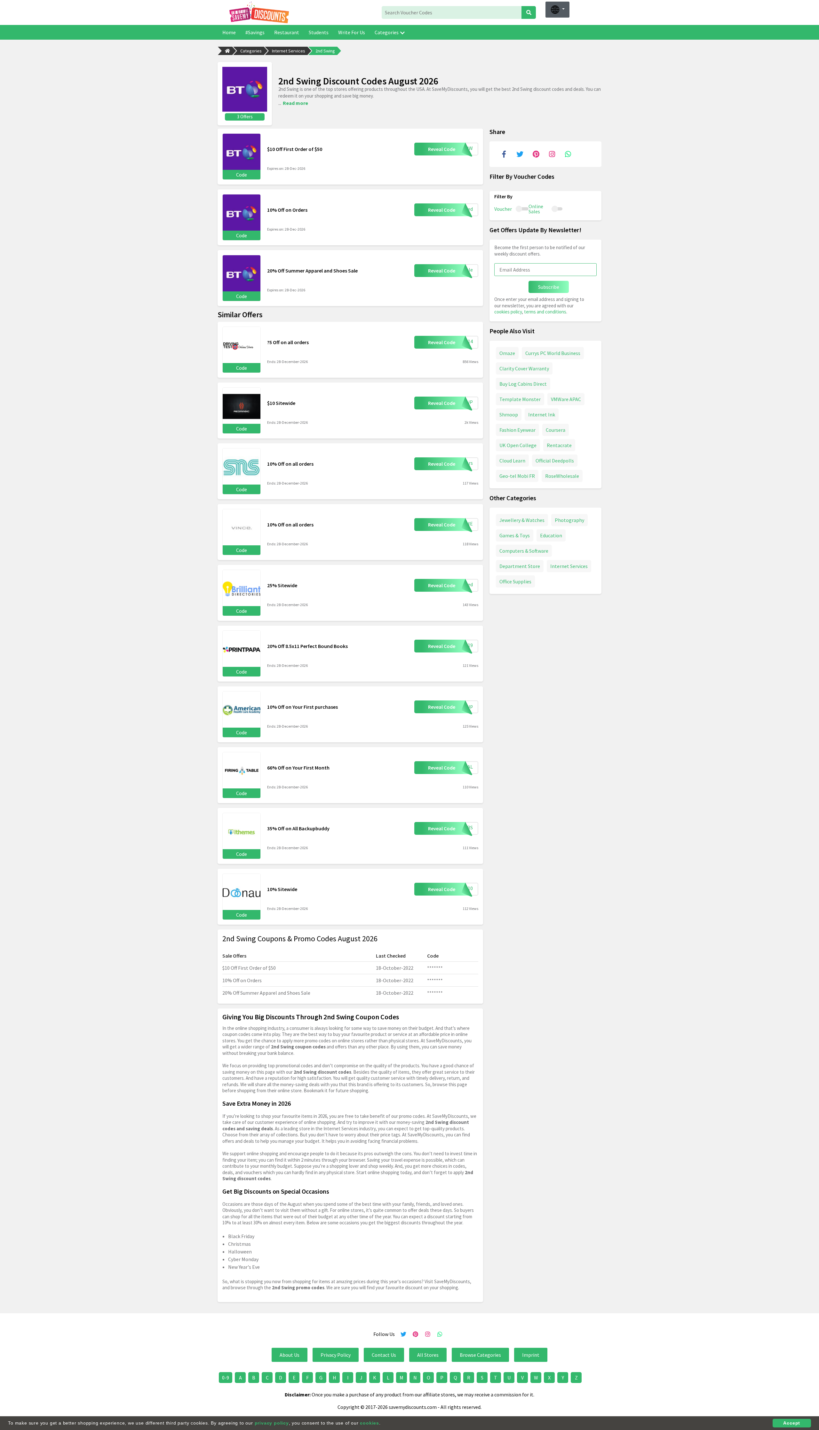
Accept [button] (791, 1423)
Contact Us (384, 1355)
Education (551, 535)
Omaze (507, 353)
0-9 (225, 1377)
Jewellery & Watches (522, 520)
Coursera (555, 429)
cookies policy (508, 312)
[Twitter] (519, 154)
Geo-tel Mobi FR (517, 475)
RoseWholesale (562, 475)
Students (319, 32)
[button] (557, 10)
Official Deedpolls (555, 460)
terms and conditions (545, 312)
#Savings (255, 32)
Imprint (530, 1355)
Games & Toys (514, 535)
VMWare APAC (566, 399)
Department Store (519, 566)
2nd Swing (325, 51)
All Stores (428, 1355)
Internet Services (288, 51)
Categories (387, 32)
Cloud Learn (512, 460)
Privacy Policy (336, 1355)
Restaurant (286, 32)
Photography (569, 520)
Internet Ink (541, 414)
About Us (289, 1355)
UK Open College (518, 445)
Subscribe (548, 287)
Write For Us (351, 32)
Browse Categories (480, 1355)
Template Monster (520, 399)
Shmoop (508, 414)
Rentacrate (559, 445)
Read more (295, 103)
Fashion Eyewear (517, 429)
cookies (369, 1423)
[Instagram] (551, 154)
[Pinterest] (535, 154)
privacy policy (272, 1423)
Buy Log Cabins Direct (523, 383)
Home (229, 32)
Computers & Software (523, 550)
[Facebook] (503, 154)
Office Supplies (515, 581)
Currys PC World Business (552, 353)
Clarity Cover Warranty (524, 368)
